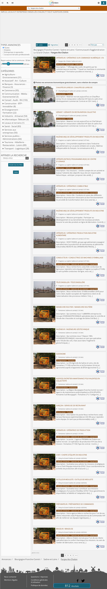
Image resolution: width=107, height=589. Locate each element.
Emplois (7, 50)
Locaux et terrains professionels (17, 54)
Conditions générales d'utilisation (39, 581)
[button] (16, 165)
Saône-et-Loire (67, 49)
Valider (16, 172)
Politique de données (39, 585)
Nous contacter (10, 577)
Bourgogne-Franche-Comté (46, 49)
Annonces (6, 559)
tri (89, 45)
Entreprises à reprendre (13, 52)
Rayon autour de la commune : (13, 60)
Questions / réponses (39, 577)
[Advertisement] (53, 27)
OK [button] (27, 158)
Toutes (7, 48)
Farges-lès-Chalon (69, 559)
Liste (39, 45)
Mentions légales (10, 580)
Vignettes (53, 45)
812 (72, 586)
